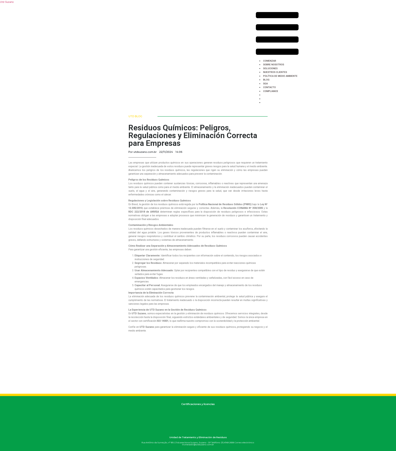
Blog (266, 79)
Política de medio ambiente (280, 76)
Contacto (269, 87)
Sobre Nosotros (273, 64)
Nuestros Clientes (275, 72)
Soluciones (270, 68)
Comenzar (269, 60)
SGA (265, 83)
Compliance (270, 91)
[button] (277, 34)
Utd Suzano (7, 1)
